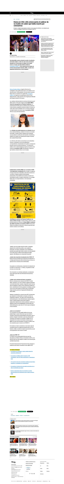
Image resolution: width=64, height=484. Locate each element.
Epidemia (17, 415)
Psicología (34, 15)
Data (47, 465)
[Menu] (11, 13)
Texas (27, 15)
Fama (41, 468)
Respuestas (42, 463)
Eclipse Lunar (38, 15)
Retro (48, 468)
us (40, 465)
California (24, 15)
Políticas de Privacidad (29, 463)
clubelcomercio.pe (19, 481)
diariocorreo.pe (39, 481)
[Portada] (13, 463)
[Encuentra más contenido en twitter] (13, 31)
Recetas (48, 471)
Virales (41, 471)
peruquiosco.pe (45, 481)
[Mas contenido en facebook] (30, 474)
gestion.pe (25, 481)
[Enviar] (10, 15)
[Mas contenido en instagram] (34, 474)
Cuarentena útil (26, 415)
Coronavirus (13, 415)
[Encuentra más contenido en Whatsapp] (15, 31)
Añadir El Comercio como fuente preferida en (42, 19)
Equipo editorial (13, 464)
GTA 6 (46, 15)
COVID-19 (21, 415)
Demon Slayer (43, 15)
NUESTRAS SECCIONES (43, 461)
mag (49, 481)
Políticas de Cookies (29, 465)
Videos (48, 463)
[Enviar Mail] (10, 55)
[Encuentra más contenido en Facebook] (11, 31)
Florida (21, 15)
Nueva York (30, 15)
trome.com (34, 481)
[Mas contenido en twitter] (32, 474)
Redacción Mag (14, 55)
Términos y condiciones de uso (30, 461)
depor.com (29, 481)
